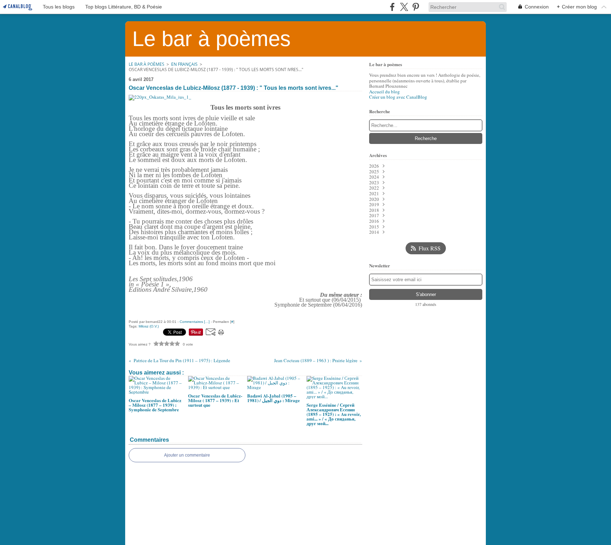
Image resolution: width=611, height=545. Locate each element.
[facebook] (392, 7)
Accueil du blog (384, 91)
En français (184, 64)
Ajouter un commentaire (187, 455)
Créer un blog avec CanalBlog (398, 97)
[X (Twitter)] (404, 7)
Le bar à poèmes (146, 64)
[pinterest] (415, 7)
